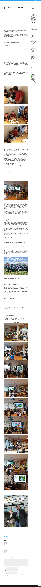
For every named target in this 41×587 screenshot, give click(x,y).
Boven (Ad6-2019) (33, 28)
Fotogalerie (32, 36)
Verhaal (32, 55)
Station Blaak (33, 47)
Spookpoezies (33, 43)
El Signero (32, 35)
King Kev (32, 9)
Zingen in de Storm (33, 59)
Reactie (5, 558)
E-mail (5, 570)
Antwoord (27, 542)
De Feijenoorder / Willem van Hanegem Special (34, 15)
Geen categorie (33, 38)
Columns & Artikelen (34, 29)
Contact (36, 0)
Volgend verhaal (6, 536)
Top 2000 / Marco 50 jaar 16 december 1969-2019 (34, 50)
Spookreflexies (33, 44)
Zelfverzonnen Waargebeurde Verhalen (33, 57)
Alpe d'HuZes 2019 (33, 25)
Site (4, 572)
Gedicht (32, 37)
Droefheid (32, 13)
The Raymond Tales (33, 48)
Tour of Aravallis (33, 52)
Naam (5, 567)
